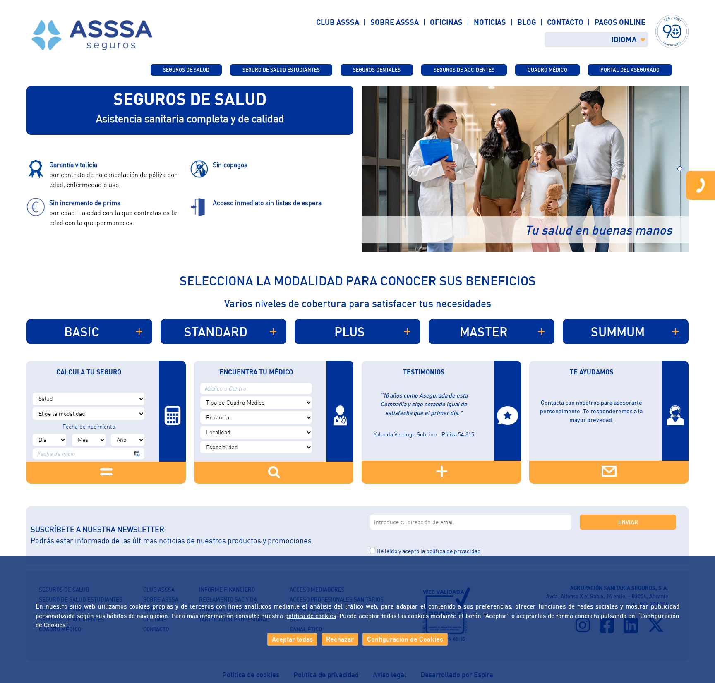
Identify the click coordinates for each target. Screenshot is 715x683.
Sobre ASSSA (394, 21)
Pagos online (620, 21)
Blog (526, 21)
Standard (215, 331)
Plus (349, 331)
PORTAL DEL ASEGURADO (630, 70)
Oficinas (446, 21)
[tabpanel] (525, 169)
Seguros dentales (377, 70)
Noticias (490, 21)
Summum (618, 331)
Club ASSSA (337, 21)
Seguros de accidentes (464, 70)
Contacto (565, 21)
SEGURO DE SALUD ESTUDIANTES (281, 70)
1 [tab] (679, 168)
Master (484, 331)
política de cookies (310, 615)
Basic (81, 331)
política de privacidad (453, 550)
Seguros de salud (186, 70)
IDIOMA (624, 39)
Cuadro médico (547, 70)
